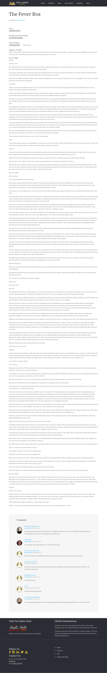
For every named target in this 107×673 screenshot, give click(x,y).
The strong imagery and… (32, 550)
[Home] (18, 3)
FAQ (58, 654)
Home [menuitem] (43, 3)
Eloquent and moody (31, 561)
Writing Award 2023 (14, 45)
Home (59, 647)
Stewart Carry (28, 528)
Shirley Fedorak (28, 552)
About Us (60, 650)
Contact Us (12, 661)
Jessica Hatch (28, 599)
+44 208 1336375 (16, 663)
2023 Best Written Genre (15, 37)
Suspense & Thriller (14, 30)
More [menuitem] (89, 3)
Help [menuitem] (59, 3)
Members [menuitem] (51, 3)
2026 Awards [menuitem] (69, 3)
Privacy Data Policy (62, 657)
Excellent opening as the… (32, 526)
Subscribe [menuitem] (80, 3)
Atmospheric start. (30, 575)
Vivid (26, 586)
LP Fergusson (21, 20)
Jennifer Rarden (28, 541)
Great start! (28, 539)
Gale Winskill (28, 576)
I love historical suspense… (33, 597)
